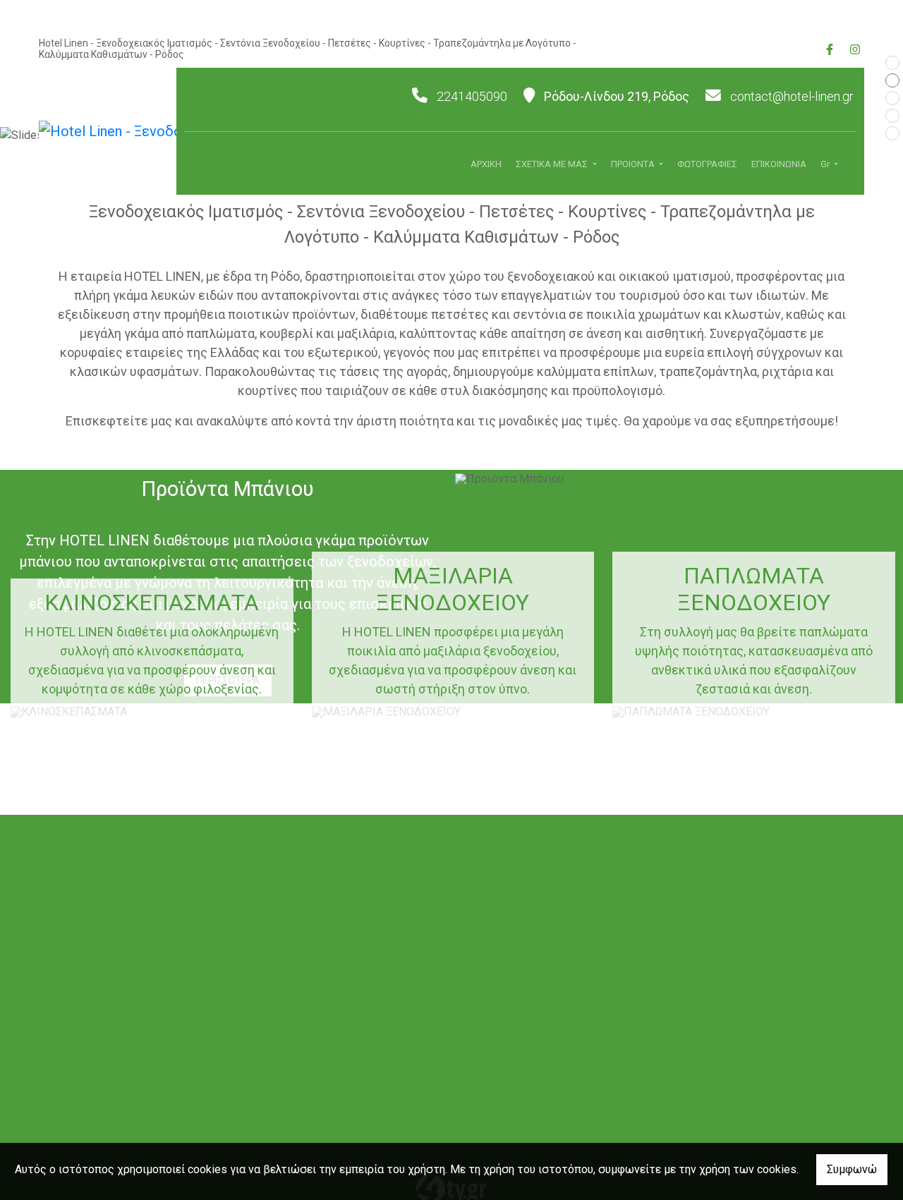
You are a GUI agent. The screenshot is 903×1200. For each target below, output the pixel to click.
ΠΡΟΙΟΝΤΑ (634, 164)
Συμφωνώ (852, 1169)
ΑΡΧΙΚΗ (486, 164)
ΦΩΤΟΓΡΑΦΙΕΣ (707, 164)
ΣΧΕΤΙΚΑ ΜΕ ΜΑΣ (553, 164)
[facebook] (829, 48)
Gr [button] (826, 164)
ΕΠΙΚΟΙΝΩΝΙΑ (778, 164)
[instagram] (854, 48)
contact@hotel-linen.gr (792, 96)
